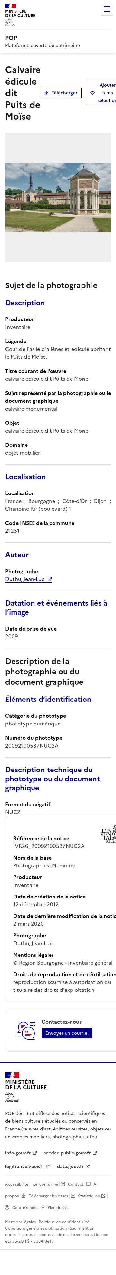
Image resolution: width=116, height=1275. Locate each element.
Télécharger (65, 92)
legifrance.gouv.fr (24, 1166)
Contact (75, 1184)
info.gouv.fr (18, 1153)
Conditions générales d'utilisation (36, 1228)
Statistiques (89, 1196)
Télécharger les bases (48, 1196)
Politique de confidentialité (64, 1222)
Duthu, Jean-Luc (24, 579)
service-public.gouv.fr (67, 1153)
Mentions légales (20, 1222)
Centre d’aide (25, 1208)
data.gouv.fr (70, 1166)
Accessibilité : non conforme (31, 1184)
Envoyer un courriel (67, 1033)
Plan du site (58, 1208)
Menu (107, 9)
